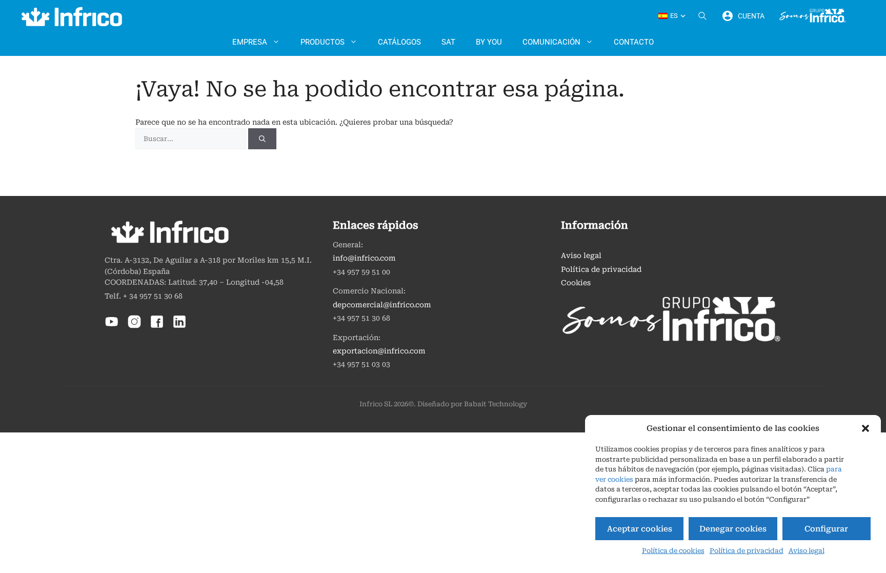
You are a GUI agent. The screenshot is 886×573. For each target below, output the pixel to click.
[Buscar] (262, 138)
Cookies (576, 283)
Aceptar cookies (639, 529)
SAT (448, 42)
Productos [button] (322, 42)
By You (489, 42)
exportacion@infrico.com (379, 351)
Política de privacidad (746, 551)
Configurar (826, 529)
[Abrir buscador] (702, 16)
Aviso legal (806, 551)
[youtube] (112, 326)
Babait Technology (495, 404)
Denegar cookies (733, 529)
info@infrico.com (364, 258)
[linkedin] (179, 326)
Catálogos (399, 42)
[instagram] (134, 326)
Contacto (634, 42)
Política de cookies (673, 551)
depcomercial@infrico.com (382, 305)
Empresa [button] (249, 42)
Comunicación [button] (551, 42)
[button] (865, 428)
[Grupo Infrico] (812, 16)
